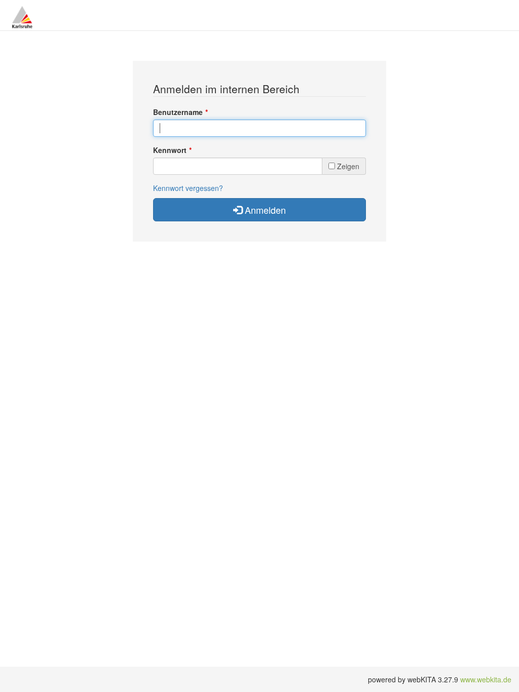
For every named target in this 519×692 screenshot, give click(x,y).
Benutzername (178, 112)
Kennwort (170, 150)
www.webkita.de (485, 679)
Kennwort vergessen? (188, 188)
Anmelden (264, 209)
